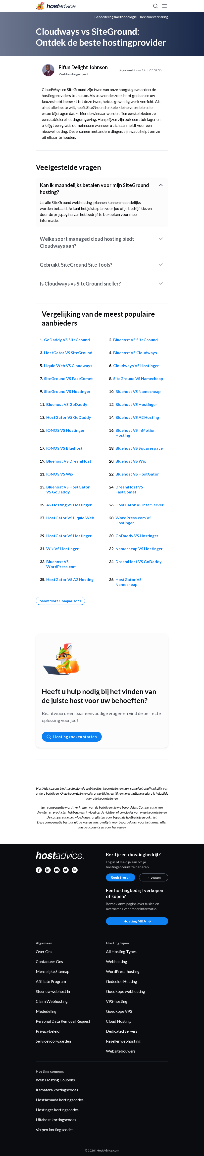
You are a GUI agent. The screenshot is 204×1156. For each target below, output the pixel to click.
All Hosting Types (121, 951)
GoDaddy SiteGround (67, 339)
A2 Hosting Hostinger (69, 504)
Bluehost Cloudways (135, 352)
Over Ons (44, 951)
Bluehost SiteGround (135, 339)
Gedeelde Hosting (121, 981)
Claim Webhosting (52, 1001)
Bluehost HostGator (137, 474)
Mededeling (46, 1011)
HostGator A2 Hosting (70, 579)
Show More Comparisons (60, 601)
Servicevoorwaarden (53, 1041)
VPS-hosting (116, 1001)
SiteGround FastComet (68, 378)
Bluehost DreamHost (68, 461)
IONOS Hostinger (65, 430)
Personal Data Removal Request (63, 1021)
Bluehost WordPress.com (61, 564)
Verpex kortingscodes (54, 1129)
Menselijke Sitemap (52, 971)
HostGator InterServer (139, 504)
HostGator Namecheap (128, 582)
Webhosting (116, 961)
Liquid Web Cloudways (68, 365)
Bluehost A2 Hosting (137, 417)
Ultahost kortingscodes (56, 1119)
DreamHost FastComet (129, 489)
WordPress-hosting (123, 971)
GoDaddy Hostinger (136, 535)
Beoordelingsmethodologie (116, 17)
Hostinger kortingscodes (57, 1109)
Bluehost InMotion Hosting (135, 432)
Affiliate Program (51, 981)
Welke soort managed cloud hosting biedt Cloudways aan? (87, 242)
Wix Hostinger (62, 548)
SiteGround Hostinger (67, 391)
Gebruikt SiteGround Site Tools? (76, 265)
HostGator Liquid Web (70, 517)
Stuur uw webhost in (53, 991)
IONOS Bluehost (64, 448)
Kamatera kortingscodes (57, 1089)
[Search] (155, 6)
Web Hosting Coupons (55, 1079)
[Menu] (164, 6)
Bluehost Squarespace (139, 448)
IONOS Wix (59, 474)
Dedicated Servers (121, 1031)
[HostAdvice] (56, 6)
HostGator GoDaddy (68, 417)
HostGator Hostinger (69, 535)
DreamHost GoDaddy (138, 561)
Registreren (120, 877)
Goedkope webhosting (125, 991)
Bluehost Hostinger (136, 404)
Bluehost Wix (130, 461)
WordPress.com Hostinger (133, 520)
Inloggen (154, 877)
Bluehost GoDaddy (66, 404)
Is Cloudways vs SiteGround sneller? (80, 284)
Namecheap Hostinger (139, 548)
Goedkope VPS (119, 1011)
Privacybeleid (47, 1031)
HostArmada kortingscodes (60, 1099)
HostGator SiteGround (68, 352)
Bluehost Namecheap (138, 391)
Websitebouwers (121, 1051)
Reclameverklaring (154, 17)
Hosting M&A (134, 921)
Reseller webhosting (123, 1041)
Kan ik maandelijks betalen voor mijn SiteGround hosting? (94, 188)
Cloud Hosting (118, 1021)
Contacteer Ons (49, 961)
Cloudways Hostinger (136, 365)
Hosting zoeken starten (75, 736)
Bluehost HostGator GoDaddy (68, 489)
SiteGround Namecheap (138, 378)
